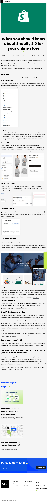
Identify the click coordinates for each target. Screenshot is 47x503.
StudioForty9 (6, 500)
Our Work (15, 481)
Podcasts (15, 491)
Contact (15, 485)
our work (5, 372)
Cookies (26, 485)
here (19, 245)
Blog (14, 483)
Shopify (6, 55)
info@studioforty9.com (6, 369)
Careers (15, 487)
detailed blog (36, 297)
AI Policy (26, 483)
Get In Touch (41, 467)
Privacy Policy (28, 481)
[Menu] (45, 1)
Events (14, 489)
